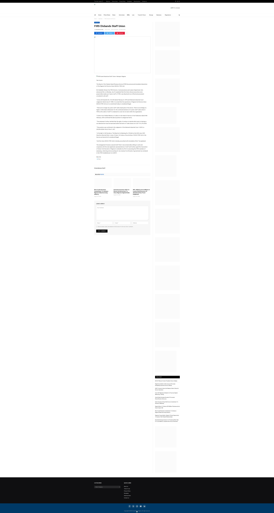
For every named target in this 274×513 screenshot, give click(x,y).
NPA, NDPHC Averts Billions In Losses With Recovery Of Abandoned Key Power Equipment (141, 192)
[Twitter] (89, 83)
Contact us (144, 1)
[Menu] (95, 15)
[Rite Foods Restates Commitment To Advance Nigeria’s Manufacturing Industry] (103, 183)
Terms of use (115, 1)
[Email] (89, 94)
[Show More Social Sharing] (126, 33)
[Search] (179, 15)
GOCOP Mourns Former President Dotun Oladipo (166, 380)
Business (159, 15)
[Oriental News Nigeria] (104, 8)
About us (108, 1)
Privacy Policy (122, 1)
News (113, 15)
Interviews (122, 15)
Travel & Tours (142, 15)
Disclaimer (129, 1)
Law (133, 15)
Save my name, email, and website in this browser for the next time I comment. (115, 226)
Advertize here (137, 1)
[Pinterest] (89, 91)
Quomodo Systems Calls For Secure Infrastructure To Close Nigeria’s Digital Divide (122, 191)
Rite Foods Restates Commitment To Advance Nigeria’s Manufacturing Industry (101, 192)
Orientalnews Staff (99, 29)
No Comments (115, 29)
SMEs (128, 15)
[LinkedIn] (89, 87)
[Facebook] (89, 80)
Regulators (168, 15)
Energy (151, 15)
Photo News (107, 15)
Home (99, 15)
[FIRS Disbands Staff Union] (122, 54)
